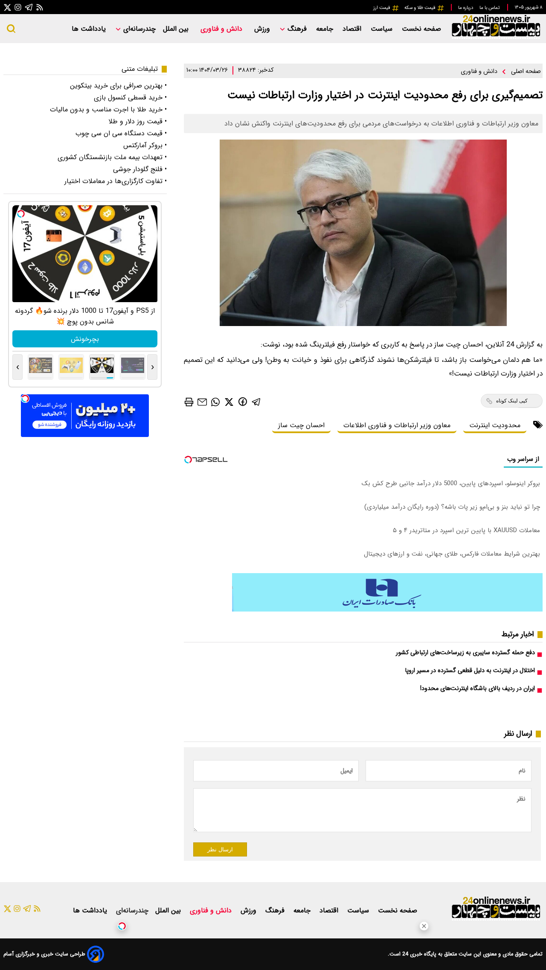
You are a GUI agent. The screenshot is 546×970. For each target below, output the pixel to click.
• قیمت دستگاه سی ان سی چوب (121, 133)
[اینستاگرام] (18, 7)
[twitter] (229, 401)
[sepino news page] (387, 609)
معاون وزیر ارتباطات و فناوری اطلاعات (396, 425)
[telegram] (256, 401)
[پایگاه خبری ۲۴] (496, 37)
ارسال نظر (220, 849)
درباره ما (466, 8)
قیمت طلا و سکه (420, 8)
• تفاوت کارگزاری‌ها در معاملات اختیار (115, 181)
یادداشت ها (90, 28)
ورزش (263, 28)
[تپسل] (122, 926)
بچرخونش (85, 339)
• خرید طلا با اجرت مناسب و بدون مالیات (108, 109)
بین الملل (177, 28)
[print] (189, 402)
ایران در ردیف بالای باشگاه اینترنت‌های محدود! (477, 688)
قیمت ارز (382, 8)
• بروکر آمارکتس (145, 145)
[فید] (39, 7)
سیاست (383, 28)
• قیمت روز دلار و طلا (137, 121)
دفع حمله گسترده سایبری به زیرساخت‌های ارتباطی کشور (465, 653)
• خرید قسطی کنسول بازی (130, 97)
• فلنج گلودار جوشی (140, 169)
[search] (11, 28)
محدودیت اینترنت (494, 425)
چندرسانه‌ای (138, 28)
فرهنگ (297, 28)
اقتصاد (353, 28)
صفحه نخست (421, 28)
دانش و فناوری (222, 28)
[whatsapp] (215, 401)
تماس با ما (490, 8)
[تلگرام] (29, 7)
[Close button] (424, 926)
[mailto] (202, 401)
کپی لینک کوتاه (512, 401)
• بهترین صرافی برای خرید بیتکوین (118, 85)
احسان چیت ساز (301, 425)
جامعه (325, 28)
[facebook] (243, 401)
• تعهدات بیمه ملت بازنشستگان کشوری (112, 157)
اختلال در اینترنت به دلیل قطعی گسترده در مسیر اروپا (470, 671)
